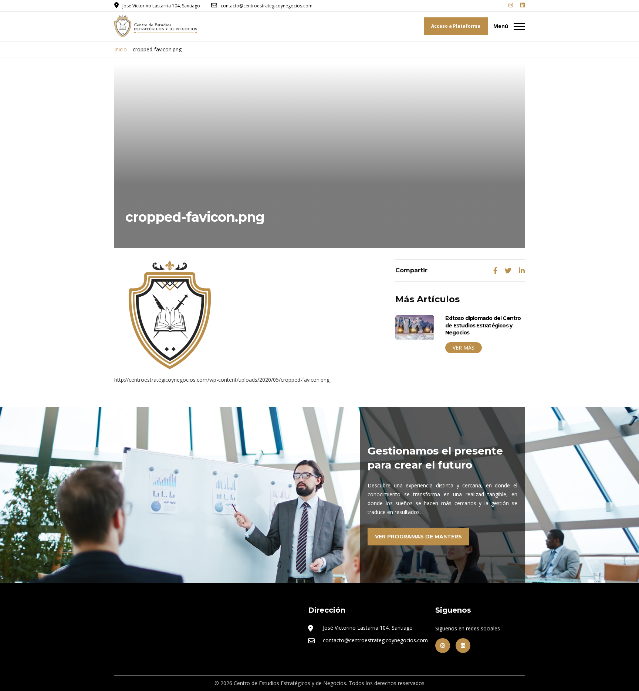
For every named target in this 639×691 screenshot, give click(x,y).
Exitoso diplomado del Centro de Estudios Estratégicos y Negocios (483, 325)
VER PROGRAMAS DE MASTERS (418, 536)
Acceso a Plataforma (455, 26)
